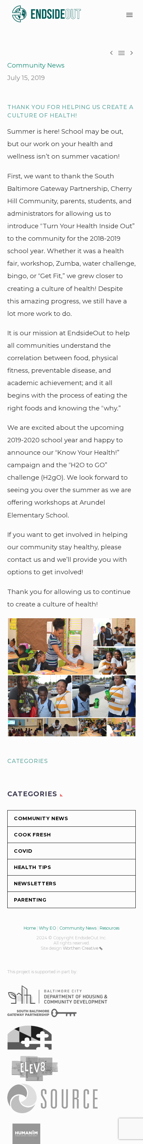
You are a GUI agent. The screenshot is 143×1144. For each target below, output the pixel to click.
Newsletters (35, 883)
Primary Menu (129, 15)
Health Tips (32, 867)
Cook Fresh (32, 835)
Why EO (47, 928)
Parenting (30, 900)
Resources (109, 928)
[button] (50, 646)
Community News (36, 65)
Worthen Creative (81, 948)
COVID (23, 851)
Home (30, 928)
